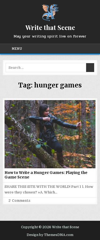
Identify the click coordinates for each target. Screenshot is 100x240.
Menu (17, 48)
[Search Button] (92, 48)
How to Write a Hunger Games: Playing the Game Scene (46, 175)
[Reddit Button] (85, 48)
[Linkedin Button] (66, 48)
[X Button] (47, 48)
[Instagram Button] (72, 48)
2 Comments (19, 201)
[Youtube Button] (79, 48)
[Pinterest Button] (60, 48)
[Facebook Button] (53, 48)
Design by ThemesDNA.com (50, 235)
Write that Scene (50, 27)
